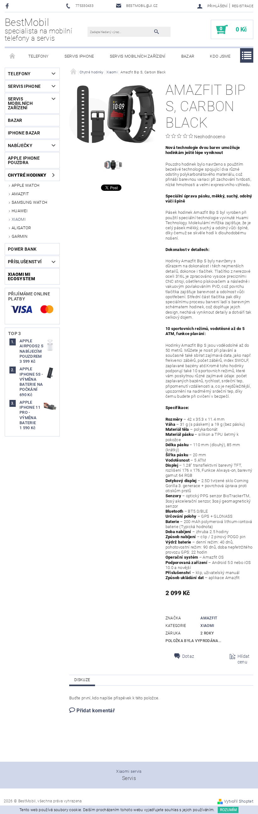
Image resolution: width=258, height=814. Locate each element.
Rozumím (228, 810)
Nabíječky (20, 145)
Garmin (19, 236)
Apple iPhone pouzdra (24, 160)
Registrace (242, 6)
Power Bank (22, 249)
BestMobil (38, 29)
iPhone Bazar (24, 132)
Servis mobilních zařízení (137, 56)
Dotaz (188, 656)
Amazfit (20, 193)
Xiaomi (18, 219)
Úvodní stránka (12, 56)
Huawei (19, 210)
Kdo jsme (220, 56)
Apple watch (26, 185)
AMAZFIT (208, 618)
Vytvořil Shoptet (238, 801)
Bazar (187, 56)
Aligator (21, 227)
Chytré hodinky (27, 175)
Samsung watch (29, 202)
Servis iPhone (79, 56)
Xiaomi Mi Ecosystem (21, 276)
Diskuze (82, 680)
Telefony (38, 56)
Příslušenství (25, 261)
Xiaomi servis (129, 771)
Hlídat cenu (244, 659)
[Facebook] (8, 6)
